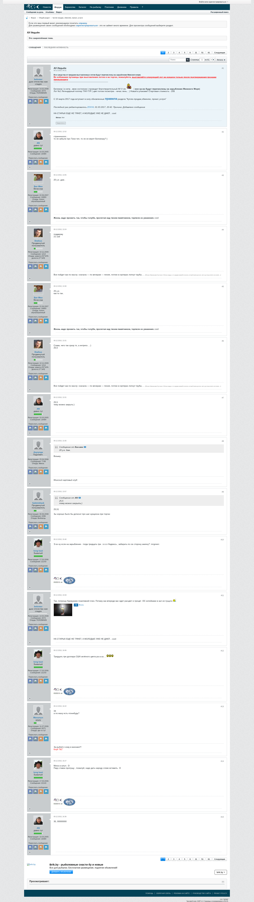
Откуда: (33, 93)
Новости (47, 7)
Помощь (149, 893)
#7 (223, 398)
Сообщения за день (34, 12)
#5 (223, 287)
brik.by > (221, 872)
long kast (38, 551)
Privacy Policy (220, 893)
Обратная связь (163, 893)
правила (111, 98)
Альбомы (50, 12)
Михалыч (38, 717)
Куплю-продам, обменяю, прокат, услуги (68, 18)
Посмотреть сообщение (85, 447)
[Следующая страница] (213, 59)
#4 (223, 230)
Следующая (219, 53)
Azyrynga (38, 452)
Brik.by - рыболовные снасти (76, 864)
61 (209, 53)
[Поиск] (188, 60)
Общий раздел (44, 18)
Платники (109, 7)
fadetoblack (38, 503)
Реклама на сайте (182, 893)
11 (196, 53)
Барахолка (70, 7)
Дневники (121, 7)
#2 (223, 132)
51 (202, 53)
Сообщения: (36, 91)
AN (38, 143)
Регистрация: (33, 89)
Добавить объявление (61, 872)
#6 (223, 341)
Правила (134, 7)
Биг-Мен (38, 186)
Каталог (82, 7)
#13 (222, 706)
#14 (222, 761)
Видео (59, 12)
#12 (222, 651)
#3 (223, 175)
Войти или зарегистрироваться (212, 2)
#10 (222, 540)
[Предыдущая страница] (211, 59)
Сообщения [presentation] (35, 47)
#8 (223, 441)
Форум (57, 7)
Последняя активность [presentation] (56, 47)
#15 (222, 817)
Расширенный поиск (219, 12)
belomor (38, 79)
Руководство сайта (202, 893)
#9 (223, 492)
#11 (222, 595)
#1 (223, 68)
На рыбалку (95, 7)
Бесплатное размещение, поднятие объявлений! (83, 867)
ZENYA (90, 107)
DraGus (38, 241)
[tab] (34, 47)
